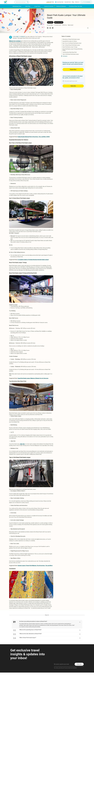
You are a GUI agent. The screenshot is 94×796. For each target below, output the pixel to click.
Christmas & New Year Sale (75, 6)
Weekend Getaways (61, 6)
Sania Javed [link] (70, 25)
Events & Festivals (48, 6)
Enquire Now (73, 69)
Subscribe (73, 86)
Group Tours (37, 6)
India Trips (27, 6)
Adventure (50, 22)
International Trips (17, 6)
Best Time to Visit (58, 22)
